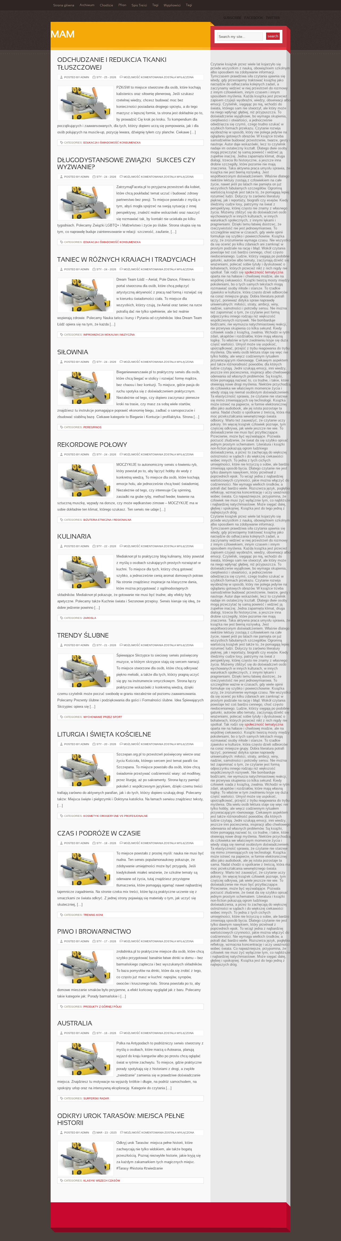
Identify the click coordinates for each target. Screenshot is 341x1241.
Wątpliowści (172, 5)
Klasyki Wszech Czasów (101, 1180)
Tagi (155, 5)
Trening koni (93, 914)
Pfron (122, 5)
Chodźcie (106, 5)
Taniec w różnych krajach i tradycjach (126, 260)
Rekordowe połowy (92, 445)
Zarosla (89, 617)
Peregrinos (92, 427)
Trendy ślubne (83, 636)
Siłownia (72, 353)
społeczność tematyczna (264, 272)
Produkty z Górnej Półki (102, 1006)
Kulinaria (74, 537)
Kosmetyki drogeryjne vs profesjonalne (115, 815)
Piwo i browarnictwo (94, 932)
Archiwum (87, 5)
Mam (63, 34)
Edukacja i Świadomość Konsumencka (112, 142)
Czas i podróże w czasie (99, 834)
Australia (74, 1024)
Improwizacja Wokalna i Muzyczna (109, 334)
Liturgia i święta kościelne (104, 735)
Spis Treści (139, 5)
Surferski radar (96, 1098)
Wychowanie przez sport (102, 716)
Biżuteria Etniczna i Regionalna (107, 519)
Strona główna (63, 5)
